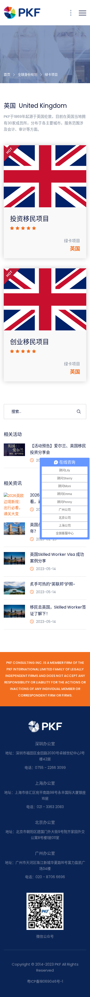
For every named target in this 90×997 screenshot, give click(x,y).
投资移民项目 (29, 218)
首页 (7, 74)
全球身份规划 (27, 74)
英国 (75, 248)
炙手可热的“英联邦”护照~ (52, 584)
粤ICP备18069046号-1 (45, 981)
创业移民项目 (29, 341)
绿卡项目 (51, 74)
